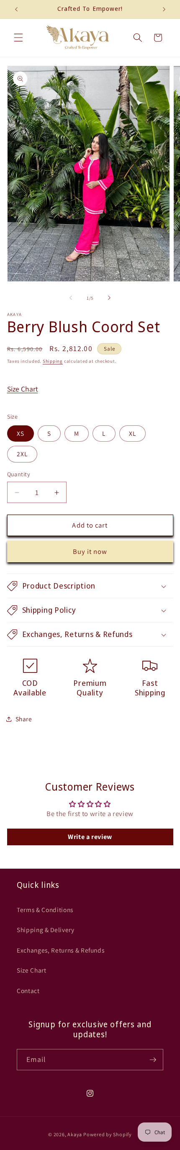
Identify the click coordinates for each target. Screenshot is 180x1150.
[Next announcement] (164, 9)
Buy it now (90, 551)
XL (132, 433)
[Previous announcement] (16, 9)
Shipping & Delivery (46, 929)
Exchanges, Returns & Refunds (60, 950)
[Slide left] (71, 298)
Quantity (19, 474)
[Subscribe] (153, 1060)
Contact (28, 990)
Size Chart (22, 389)
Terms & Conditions (45, 909)
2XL (22, 454)
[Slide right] (109, 298)
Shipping (53, 361)
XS (20, 433)
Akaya (74, 1134)
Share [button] (23, 719)
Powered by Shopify (107, 1134)
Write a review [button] (90, 836)
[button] (18, 38)
